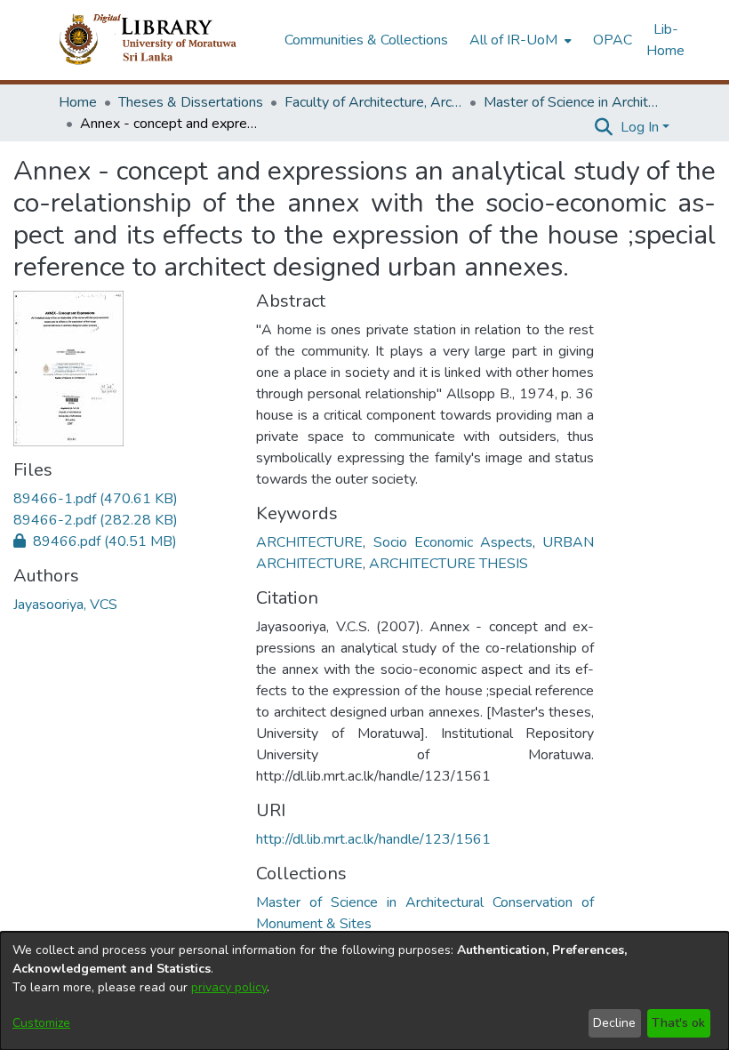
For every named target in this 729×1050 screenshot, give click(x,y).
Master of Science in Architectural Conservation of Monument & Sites (572, 102)
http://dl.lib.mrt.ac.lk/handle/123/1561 (373, 839)
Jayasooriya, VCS (65, 604)
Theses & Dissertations (190, 102)
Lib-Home (665, 40)
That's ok (678, 1022)
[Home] (162, 40)
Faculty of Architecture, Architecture (373, 102)
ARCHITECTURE (309, 542)
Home (78, 102)
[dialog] (364, 991)
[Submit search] (604, 127)
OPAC (612, 40)
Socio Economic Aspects (453, 542)
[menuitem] (519, 40)
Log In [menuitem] (640, 127)
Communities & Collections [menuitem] (366, 40)
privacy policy (229, 987)
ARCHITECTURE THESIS (448, 563)
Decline (614, 1022)
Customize (41, 1022)
